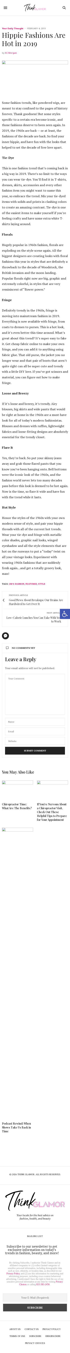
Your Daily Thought (12, 28)
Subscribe (35, 1336)
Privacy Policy (13, 1273)
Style (41, 584)
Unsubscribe (53, 1336)
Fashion (19, 584)
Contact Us (31, 1329)
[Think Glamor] (35, 8)
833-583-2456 (43, 1284)
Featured (31, 584)
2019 (11, 584)
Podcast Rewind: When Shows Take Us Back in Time (16, 1127)
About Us (15, 1329)
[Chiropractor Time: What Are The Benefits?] (17, 790)
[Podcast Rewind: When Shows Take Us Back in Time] (17, 973)
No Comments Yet (23, 647)
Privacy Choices (35, 1343)
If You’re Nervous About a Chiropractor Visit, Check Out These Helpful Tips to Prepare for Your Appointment (52, 812)
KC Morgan (11, 52)
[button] (65, 614)
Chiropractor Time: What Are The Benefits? (17, 806)
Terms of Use (17, 1336)
